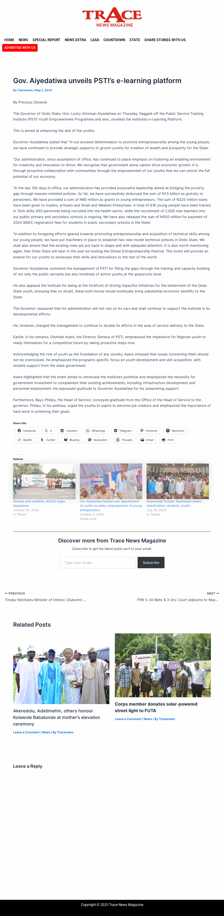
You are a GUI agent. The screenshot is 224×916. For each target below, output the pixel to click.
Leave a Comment (26, 732)
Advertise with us (19, 48)
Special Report (46, 40)
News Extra (75, 40)
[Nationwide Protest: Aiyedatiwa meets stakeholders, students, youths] (178, 481)
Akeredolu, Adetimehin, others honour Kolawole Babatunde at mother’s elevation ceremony (56, 717)
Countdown (114, 40)
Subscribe (151, 562)
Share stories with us (165, 40)
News (23, 40)
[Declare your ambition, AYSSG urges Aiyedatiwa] (44, 481)
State (135, 40)
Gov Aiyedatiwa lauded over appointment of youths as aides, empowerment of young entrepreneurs (111, 505)
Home (9, 40)
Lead (95, 40)
